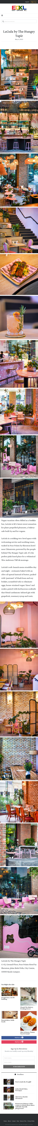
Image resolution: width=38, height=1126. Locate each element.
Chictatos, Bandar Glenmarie (21, 1097)
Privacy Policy (30, 1121)
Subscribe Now (19, 1066)
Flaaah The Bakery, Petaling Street (26, 1008)
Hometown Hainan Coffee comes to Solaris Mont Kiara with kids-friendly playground (24, 1106)
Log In (27, 1)
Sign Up (33, 1)
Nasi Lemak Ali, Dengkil (23, 1082)
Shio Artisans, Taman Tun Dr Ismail (27, 1033)
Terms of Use (23, 1121)
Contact (14, 1121)
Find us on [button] (18, 1037)
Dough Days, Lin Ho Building (8, 998)
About (9, 1121)
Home (5, 1121)
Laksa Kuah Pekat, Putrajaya (21, 1089)
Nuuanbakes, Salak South (7, 1021)
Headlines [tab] (20, 1074)
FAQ (18, 1121)
